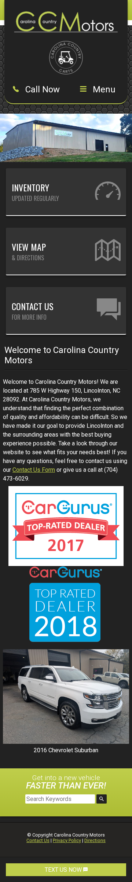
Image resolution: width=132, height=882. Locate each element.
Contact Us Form (33, 469)
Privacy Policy (67, 840)
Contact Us (38, 840)
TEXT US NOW (64, 869)
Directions (95, 840)
